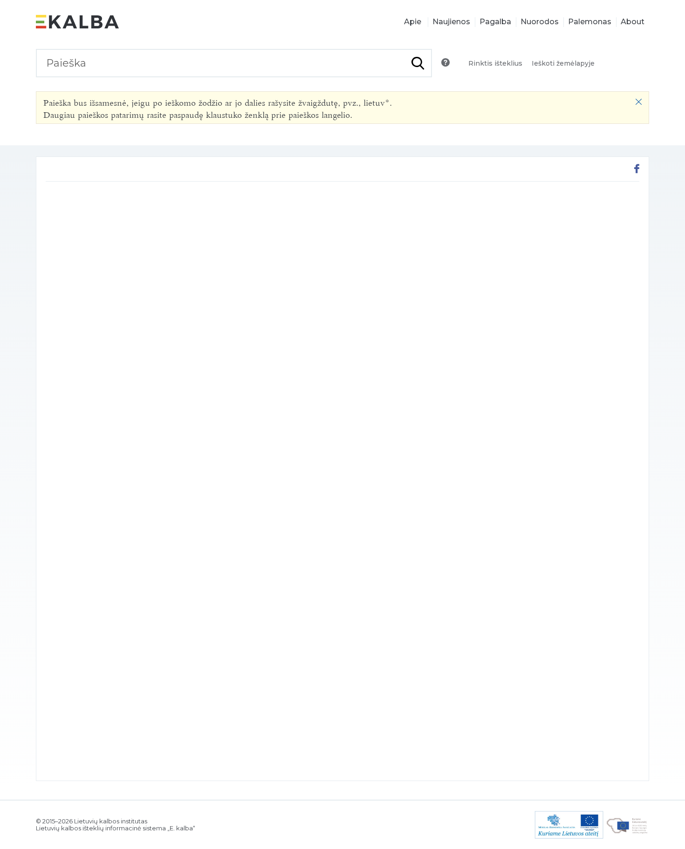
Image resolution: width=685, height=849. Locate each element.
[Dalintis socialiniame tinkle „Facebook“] (636, 170)
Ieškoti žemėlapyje (563, 63)
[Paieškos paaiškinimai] (445, 62)
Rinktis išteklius (495, 63)
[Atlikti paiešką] (417, 63)
